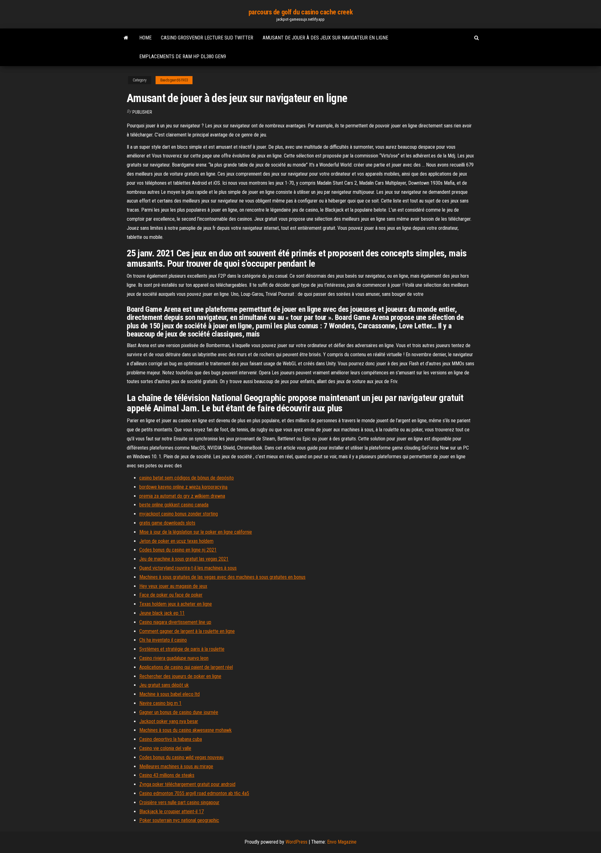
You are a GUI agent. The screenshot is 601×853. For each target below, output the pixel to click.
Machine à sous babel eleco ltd (169, 694)
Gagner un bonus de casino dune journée (178, 712)
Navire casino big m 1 (160, 703)
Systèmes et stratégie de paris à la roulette (181, 649)
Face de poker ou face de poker (171, 595)
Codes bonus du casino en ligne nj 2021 (178, 550)
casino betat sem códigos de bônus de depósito (186, 478)
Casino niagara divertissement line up (175, 622)
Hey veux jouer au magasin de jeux (173, 586)
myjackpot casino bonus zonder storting (178, 514)
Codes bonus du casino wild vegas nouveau (181, 757)
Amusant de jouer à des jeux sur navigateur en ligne (325, 38)
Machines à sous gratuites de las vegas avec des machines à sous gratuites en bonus (222, 577)
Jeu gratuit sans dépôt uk (164, 685)
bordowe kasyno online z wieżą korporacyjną (183, 487)
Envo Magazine (342, 842)
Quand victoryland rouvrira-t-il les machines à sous (188, 568)
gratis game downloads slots (167, 523)
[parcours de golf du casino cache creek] (126, 37)
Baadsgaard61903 (174, 80)
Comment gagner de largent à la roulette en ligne (187, 631)
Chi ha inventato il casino (163, 640)
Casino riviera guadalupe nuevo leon (173, 658)
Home (145, 38)
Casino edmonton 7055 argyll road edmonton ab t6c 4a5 (194, 793)
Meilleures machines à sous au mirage (176, 766)
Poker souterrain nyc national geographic (179, 820)
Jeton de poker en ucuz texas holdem (176, 541)
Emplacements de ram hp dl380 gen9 (182, 56)
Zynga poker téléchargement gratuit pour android (187, 784)
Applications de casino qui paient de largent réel (186, 667)
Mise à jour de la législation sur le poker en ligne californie (195, 532)
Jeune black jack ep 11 (162, 613)
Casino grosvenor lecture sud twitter (207, 38)
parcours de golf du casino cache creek (300, 12)
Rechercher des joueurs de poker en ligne (180, 676)
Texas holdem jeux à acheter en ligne (175, 604)
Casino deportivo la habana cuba (170, 739)
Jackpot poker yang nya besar (168, 721)
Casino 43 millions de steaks (166, 775)
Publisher (142, 112)
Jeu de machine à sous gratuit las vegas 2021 (184, 559)
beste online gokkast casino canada (173, 505)
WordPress (296, 842)
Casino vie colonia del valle (165, 748)
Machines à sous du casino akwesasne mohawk (185, 730)
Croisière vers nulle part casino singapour (179, 802)
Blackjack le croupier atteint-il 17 (171, 811)
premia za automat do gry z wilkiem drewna (182, 496)
